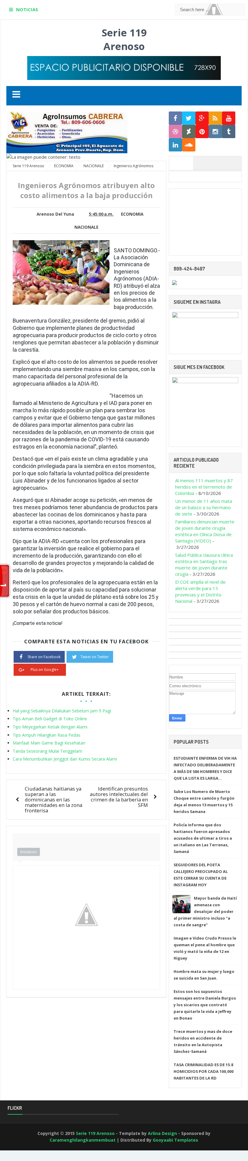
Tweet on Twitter (94, 656)
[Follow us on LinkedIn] (175, 145)
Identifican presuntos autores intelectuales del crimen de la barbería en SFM (119, 796)
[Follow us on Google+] (202, 118)
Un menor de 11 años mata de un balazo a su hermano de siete (203, 507)
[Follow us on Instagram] (215, 131)
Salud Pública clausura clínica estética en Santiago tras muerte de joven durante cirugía (204, 564)
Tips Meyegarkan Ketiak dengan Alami (50, 727)
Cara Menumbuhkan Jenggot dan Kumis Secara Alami (65, 759)
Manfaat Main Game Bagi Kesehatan (49, 743)
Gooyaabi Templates (175, 1140)
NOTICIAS (27, 9)
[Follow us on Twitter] (188, 118)
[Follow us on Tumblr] (228, 131)
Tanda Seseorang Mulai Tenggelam (47, 751)
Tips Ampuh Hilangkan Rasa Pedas (46, 735)
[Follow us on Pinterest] (202, 131)
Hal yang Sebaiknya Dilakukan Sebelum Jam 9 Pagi (62, 711)
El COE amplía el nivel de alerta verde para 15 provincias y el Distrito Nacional (200, 591)
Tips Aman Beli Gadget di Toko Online (50, 718)
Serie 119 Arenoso (124, 39)
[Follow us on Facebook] (175, 118)
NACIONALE (86, 227)
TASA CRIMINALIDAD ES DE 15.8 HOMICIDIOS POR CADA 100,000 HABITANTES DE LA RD (203, 1071)
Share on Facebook (44, 656)
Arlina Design (162, 1133)
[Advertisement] (205, 222)
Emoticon (28, 851)
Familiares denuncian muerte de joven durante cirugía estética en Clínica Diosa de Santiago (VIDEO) (204, 531)
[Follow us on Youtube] (228, 118)
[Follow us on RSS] (215, 118)
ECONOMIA (132, 214)
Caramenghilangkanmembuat (83, 1140)
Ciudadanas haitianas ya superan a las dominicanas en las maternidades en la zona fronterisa (53, 799)
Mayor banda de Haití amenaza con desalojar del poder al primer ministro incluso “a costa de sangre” (205, 911)
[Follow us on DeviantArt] (188, 131)
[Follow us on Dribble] (175, 131)
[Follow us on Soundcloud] (188, 145)
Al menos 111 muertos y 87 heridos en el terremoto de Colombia (204, 486)
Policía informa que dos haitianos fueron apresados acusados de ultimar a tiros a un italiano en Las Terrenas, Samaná (203, 838)
